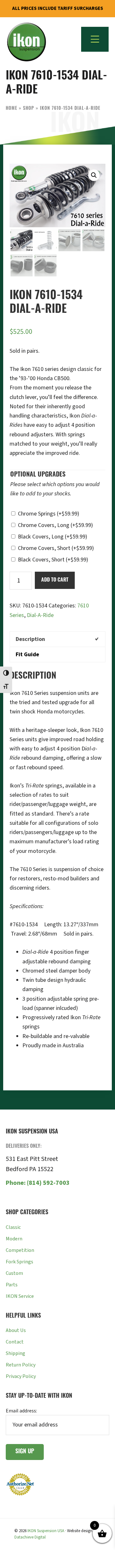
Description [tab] (30, 639)
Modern (14, 1238)
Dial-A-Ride (40, 615)
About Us (16, 1330)
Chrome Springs (48, 514)
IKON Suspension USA (45, 1531)
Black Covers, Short (53, 560)
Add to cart (54, 580)
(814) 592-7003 (38, 1182)
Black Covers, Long (52, 537)
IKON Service (20, 1296)
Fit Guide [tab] (27, 654)
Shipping (15, 1353)
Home (11, 108)
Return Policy (20, 1364)
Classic (13, 1227)
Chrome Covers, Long (55, 525)
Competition (20, 1250)
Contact (15, 1341)
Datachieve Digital (30, 1537)
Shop (28, 108)
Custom (14, 1273)
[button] (94, 175)
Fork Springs (19, 1261)
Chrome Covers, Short (56, 548)
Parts (12, 1284)
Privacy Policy (21, 1376)
